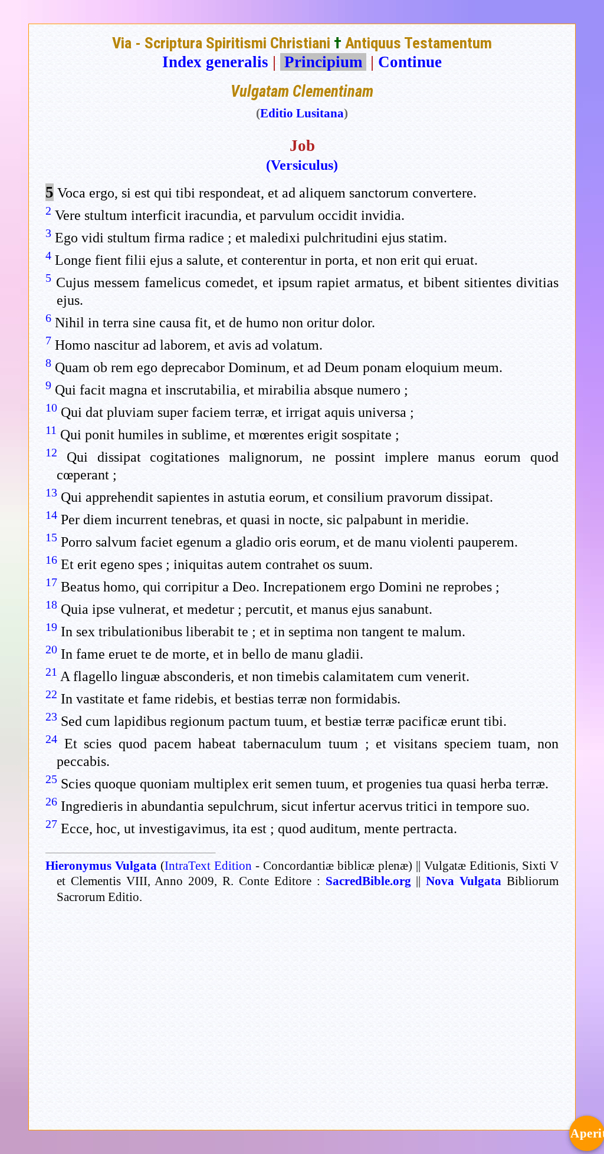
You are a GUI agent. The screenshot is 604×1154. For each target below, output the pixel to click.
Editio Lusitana (302, 113)
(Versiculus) (302, 165)
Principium (323, 62)
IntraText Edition (208, 866)
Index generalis (215, 62)
